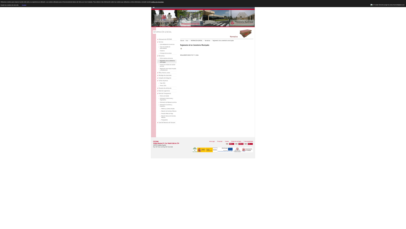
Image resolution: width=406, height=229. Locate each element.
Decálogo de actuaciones (165, 75)
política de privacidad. (157, 2)
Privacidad (219, 141)
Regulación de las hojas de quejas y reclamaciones (168, 69)
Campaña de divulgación (165, 78)
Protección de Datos (236, 141)
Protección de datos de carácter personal (167, 65)
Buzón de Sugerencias (153, 7)
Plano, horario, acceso (164, 72)
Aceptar (24, 5)
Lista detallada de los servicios (167, 44)
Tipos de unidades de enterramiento (165, 47)
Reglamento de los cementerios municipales (167, 61)
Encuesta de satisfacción (165, 88)
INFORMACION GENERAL (196, 40)
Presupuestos (164, 120)
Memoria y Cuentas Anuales (167, 108)
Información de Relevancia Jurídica (168, 102)
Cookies (227, 141)
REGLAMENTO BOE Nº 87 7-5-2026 (189, 55)
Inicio (187, 40)
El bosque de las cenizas (165, 53)
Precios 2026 (163, 85)
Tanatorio (162, 51)
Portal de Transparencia (165, 93)
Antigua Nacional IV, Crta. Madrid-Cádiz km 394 (166, 143)
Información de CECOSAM (165, 39)
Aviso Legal (212, 141)
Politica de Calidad (164, 96)
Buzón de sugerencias (164, 91)
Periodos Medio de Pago (167, 113)
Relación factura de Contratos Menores (168, 116)
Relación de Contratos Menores (168, 111)
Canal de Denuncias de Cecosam (167, 122)
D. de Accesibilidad (248, 141)
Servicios (161, 42)
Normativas (162, 56)
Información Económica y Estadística (166, 105)
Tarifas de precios (163, 80)
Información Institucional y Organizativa (166, 99)
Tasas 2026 (162, 83)
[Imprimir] (181, 49)
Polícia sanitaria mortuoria (166, 58)
